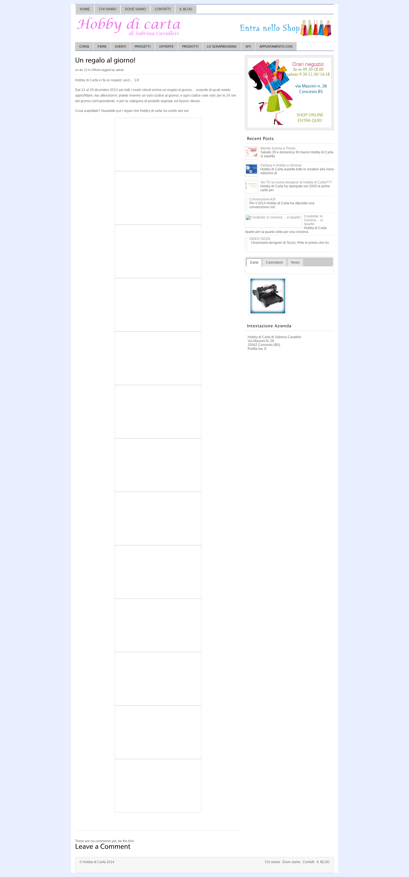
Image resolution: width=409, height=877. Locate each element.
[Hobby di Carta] (129, 26)
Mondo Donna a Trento (277, 148)
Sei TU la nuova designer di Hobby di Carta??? (296, 182)
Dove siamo (135, 9)
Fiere (102, 46)
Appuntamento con (276, 46)
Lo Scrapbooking (222, 46)
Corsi (84, 46)
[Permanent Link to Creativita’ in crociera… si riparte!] (273, 217)
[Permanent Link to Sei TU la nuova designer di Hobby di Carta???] (251, 191)
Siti (248, 46)
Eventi (120, 46)
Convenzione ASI (262, 199)
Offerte (166, 46)
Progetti (143, 46)
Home (85, 9)
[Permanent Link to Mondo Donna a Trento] (251, 157)
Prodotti (190, 46)
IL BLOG (185, 9)
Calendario (274, 262)
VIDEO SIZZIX (259, 239)
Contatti (163, 9)
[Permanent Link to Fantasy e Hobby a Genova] (251, 174)
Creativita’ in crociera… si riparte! (313, 220)
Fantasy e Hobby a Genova (281, 165)
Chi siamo (107, 9)
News (295, 262)
